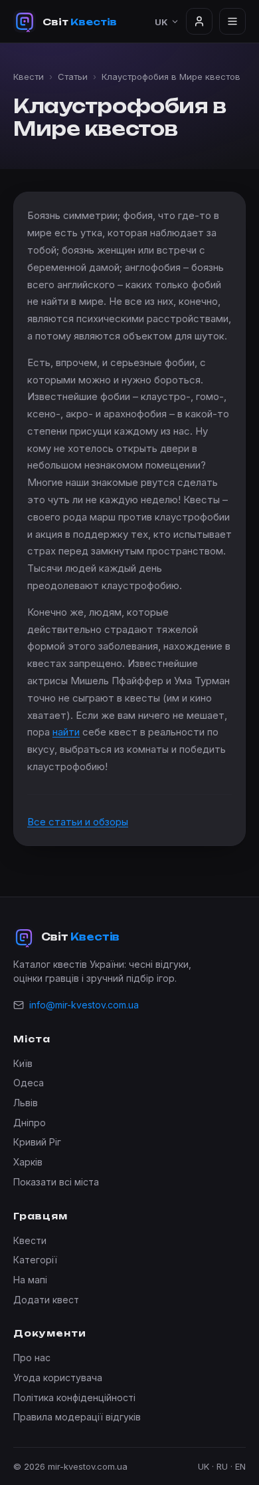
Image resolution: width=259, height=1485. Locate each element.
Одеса (28, 1082)
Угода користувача (57, 1377)
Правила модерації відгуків (77, 1416)
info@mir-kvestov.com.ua (84, 1004)
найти (66, 732)
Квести (28, 76)
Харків (28, 1161)
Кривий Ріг (37, 1142)
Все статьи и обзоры (77, 821)
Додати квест (46, 1299)
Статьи (73, 76)
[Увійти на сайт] (199, 21)
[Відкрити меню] (232, 21)
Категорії (35, 1259)
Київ (23, 1063)
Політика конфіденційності (74, 1397)
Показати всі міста (56, 1181)
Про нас (31, 1357)
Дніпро (29, 1122)
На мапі (30, 1279)
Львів (25, 1102)
